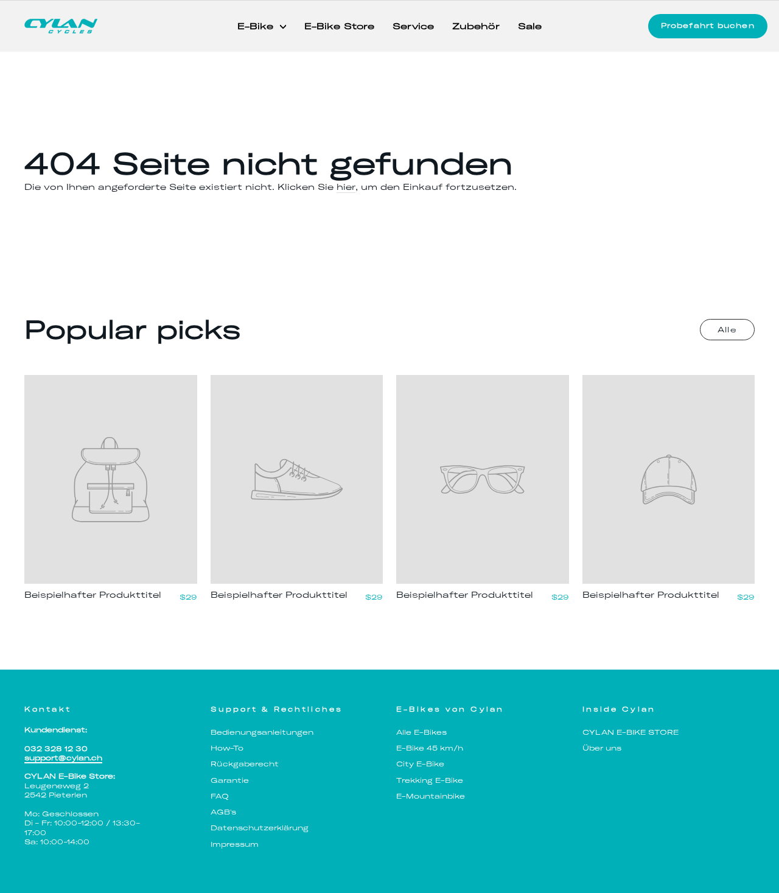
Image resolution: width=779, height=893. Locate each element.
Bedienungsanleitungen (262, 732)
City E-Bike (420, 764)
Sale (530, 26)
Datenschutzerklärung (260, 828)
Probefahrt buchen (708, 25)
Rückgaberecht (245, 764)
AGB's (223, 812)
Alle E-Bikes (421, 732)
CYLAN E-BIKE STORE (630, 732)
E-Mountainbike (430, 796)
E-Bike (257, 26)
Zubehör (476, 26)
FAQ (220, 796)
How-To (227, 748)
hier (346, 187)
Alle (727, 329)
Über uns (601, 748)
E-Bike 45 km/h (429, 748)
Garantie (230, 780)
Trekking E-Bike (429, 780)
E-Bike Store (339, 26)
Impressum (235, 844)
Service (413, 26)
